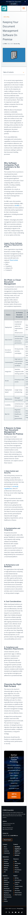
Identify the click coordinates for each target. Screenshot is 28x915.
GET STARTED (13, 4)
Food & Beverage (7, 890)
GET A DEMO (14, 795)
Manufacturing (7, 895)
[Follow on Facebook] (6, 912)
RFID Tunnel (17, 853)
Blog (19, 43)
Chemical (6, 886)
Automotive (6, 882)
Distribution (6, 888)
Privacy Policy (20, 908)
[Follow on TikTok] (22, 912)
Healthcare (6, 892)
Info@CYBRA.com (14, 835)
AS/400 (17, 205)
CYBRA (5, 43)
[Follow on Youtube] (15, 912)
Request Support (7, 839)
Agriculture (6, 878)
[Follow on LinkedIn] (12, 912)
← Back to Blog (6, 16)
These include (14, 260)
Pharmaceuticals (7, 897)
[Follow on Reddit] (19, 912)
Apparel (6, 880)
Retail (5, 899)
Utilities (6, 901)
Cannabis (6, 884)
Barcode (15, 43)
